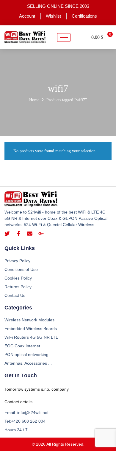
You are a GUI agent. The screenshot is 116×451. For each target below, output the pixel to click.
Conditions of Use (21, 269)
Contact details (18, 401)
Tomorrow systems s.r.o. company (36, 389)
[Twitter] (7, 233)
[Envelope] (29, 233)
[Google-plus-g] (41, 233)
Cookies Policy (18, 278)
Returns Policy (18, 286)
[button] (81, 37)
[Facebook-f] (18, 233)
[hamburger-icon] (63, 37)
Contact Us (14, 295)
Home (34, 100)
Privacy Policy (17, 260)
